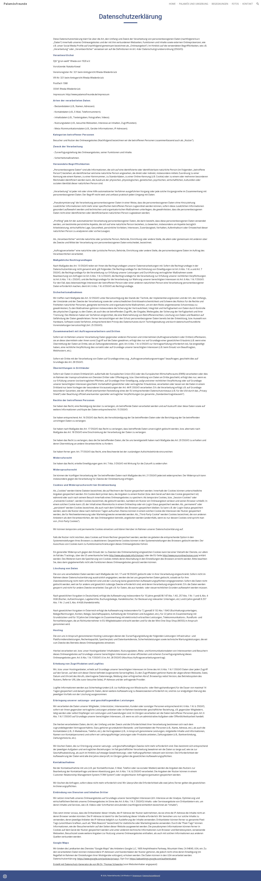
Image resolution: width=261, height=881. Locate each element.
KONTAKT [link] (247, 3)
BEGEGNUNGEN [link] (220, 3)
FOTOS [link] (235, 3)
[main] (130, 17)
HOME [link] (172, 3)
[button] (257, 4)
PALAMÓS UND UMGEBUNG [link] (193, 3)
